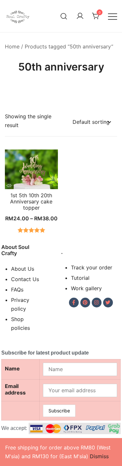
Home (12, 46)
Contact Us (25, 279)
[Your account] (80, 16)
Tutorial (80, 278)
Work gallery (86, 288)
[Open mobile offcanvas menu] (112, 16)
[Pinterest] (85, 302)
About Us (22, 268)
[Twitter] (108, 302)
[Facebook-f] (74, 302)
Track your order (91, 267)
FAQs (17, 289)
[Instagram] (97, 302)
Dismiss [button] (99, 456)
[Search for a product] (64, 16)
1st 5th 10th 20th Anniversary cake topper (31, 201)
